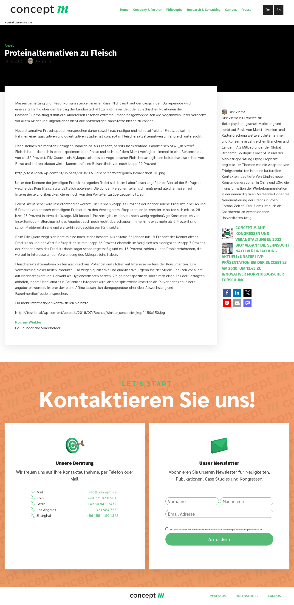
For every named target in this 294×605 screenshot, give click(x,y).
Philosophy (174, 10)
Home (124, 10)
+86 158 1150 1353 (103, 515)
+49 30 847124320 (103, 503)
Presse (246, 10)
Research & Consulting (203, 10)
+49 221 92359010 (103, 497)
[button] (227, 293)
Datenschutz (247, 596)
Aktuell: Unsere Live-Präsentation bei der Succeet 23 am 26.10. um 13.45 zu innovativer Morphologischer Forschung (254, 268)
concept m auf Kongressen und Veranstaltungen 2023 (258, 233)
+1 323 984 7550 (105, 509)
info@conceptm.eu (104, 492)
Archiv (9, 45)
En (279, 10)
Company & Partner (147, 10)
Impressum (218, 596)
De (268, 10)
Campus (231, 10)
